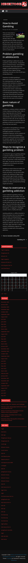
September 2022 (5, 356)
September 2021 (5, 385)
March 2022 (4, 371)
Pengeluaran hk (5, 253)
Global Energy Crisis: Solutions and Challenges (12, 404)
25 (13, 287)
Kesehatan (5, 19)
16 (6, 284)
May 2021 (3, 395)
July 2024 (3, 319)
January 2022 (4, 376)
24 (10, 287)
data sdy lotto (4, 536)
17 (10, 284)
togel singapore (5, 259)
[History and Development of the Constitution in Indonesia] (3, 11)
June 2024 (3, 321)
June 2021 (3, 393)
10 (10, 281)
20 (21, 284)
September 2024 (5, 314)
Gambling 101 (21, 239)
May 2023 (3, 339)
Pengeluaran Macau (6, 438)
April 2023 (3, 341)
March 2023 (4, 344)
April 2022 (3, 368)
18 (13, 284)
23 (6, 287)
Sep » (5, 293)
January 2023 (4, 346)
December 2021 (5, 378)
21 (24, 284)
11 (13, 281)
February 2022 (4, 373)
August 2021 (4, 388)
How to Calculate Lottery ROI (11, 236)
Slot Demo (3, 432)
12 (17, 281)
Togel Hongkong (5, 250)
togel (2, 533)
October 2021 (4, 383)
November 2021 (5, 380)
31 (10, 289)
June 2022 (3, 363)
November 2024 (5, 309)
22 (2, 287)
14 (24, 281)
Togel (2, 428)
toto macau (4, 539)
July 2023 (3, 336)
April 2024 (3, 326)
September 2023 (5, 331)
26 (17, 287)
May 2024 (3, 324)
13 (21, 281)
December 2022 (5, 349)
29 (2, 289)
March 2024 (4, 329)
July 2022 (3, 361)
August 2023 (4, 334)
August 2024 (4, 317)
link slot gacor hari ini (6, 265)
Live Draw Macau (5, 268)
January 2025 (4, 304)
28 (24, 287)
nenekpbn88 (15, 29)
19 (17, 284)
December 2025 (5, 302)
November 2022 (5, 351)
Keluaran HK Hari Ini (6, 262)
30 (6, 289)
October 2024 (4, 312)
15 (2, 284)
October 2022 (4, 353)
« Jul (2, 293)
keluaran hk (4, 256)
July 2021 (3, 390)
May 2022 (3, 366)
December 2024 (5, 307)
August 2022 (4, 358)
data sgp (3, 435)
